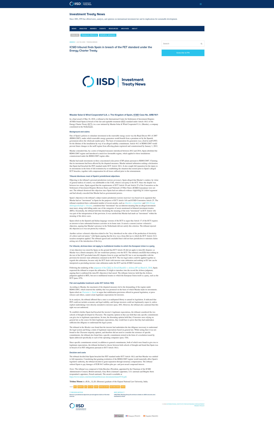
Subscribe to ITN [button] (183, 53)
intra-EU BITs (104, 387)
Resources (113, 29)
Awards (93, 29)
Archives (125, 29)
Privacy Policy (199, 405)
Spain (123, 387)
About (134, 29)
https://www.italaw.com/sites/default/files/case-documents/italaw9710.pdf (98, 376)
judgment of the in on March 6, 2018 (123, 267)
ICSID (96, 387)
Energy (80, 387)
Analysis (83, 29)
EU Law (90, 387)
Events (103, 29)
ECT (75, 387)
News (74, 29)
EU (85, 387)
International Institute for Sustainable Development (185, 404)
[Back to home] (80, 4)
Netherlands (115, 387)
